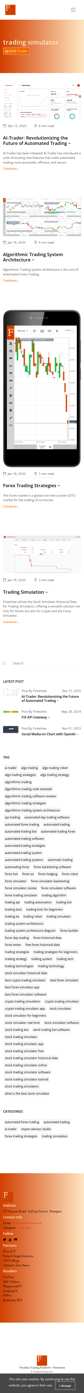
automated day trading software (47, 817)
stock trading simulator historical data (31, 1058)
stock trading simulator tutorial (26, 1079)
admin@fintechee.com (27, 1223)
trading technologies (19, 966)
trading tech (65, 959)
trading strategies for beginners (55, 952)
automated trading (57, 824)
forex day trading (17, 938)
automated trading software (24, 838)
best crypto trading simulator (25, 980)
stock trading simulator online (26, 1065)
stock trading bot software (51, 1030)
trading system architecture (24, 923)
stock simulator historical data (26, 973)
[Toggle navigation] (73, 10)
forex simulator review (21, 888)
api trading (12, 817)
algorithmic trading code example (28, 789)
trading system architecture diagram (30, 930)
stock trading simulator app (24, 1044)
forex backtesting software (52, 867)
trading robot (32, 916)
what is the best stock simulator (27, 1093)
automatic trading (60, 860)
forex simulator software (58, 888)
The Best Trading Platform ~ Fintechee (42, 1367)
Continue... (11, 168)
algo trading (29, 768)
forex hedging (47, 874)
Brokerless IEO (12, 1300)
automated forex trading (22, 824)
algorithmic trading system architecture (32, 810)
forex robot (70, 874)
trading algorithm (54, 895)
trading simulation (54, 1136)
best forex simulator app (22, 987)
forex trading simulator (21, 895)
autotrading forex (17, 867)
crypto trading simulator (62, 1001)
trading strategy (16, 959)
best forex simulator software (25, 994)
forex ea (28, 874)
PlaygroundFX (12, 1286)
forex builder (69, 930)
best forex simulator (64, 980)
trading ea (12, 916)
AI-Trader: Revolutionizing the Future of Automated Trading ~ (37, 140)
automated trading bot (20, 831)
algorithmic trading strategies (25, 803)
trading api (12, 902)
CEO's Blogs (11, 1260)
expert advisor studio (36, 1129)
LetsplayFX (10, 1291)
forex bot (11, 874)
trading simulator (58, 916)
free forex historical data (42, 945)
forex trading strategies (21, 1136)
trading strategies (17, 952)
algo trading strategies (20, 775)
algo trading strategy (54, 775)
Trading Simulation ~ (25, 592)
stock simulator (60, 1008)
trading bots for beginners (44, 909)
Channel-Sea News (16, 1265)
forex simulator (16, 881)
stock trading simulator (21, 1037)
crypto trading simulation (22, 1001)
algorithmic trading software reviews (30, 796)
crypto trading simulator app (25, 1008)
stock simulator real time (22, 1023)
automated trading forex (58, 831)
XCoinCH (9, 1251)
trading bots (13, 909)
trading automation (38, 902)
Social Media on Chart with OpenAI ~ (50, 734)
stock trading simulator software (27, 1072)
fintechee (24, 1228)
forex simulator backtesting (50, 881)
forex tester (13, 945)
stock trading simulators (22, 1086)
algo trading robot (55, 768)
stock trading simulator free (24, 1051)
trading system (41, 959)
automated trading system (23, 853)
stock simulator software (61, 1023)
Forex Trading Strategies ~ (31, 485)
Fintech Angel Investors (18, 1256)
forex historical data (47, 938)
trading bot (64, 902)
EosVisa (8, 1277)
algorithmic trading (18, 782)
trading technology (51, 966)
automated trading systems (24, 860)
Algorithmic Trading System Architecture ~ (33, 257)
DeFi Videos (11, 1282)
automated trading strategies (25, 845)
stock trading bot (17, 1030)
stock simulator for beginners (25, 1015)
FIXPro (7, 1295)
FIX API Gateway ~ (36, 717)
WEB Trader (18, 51)
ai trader (11, 768)
